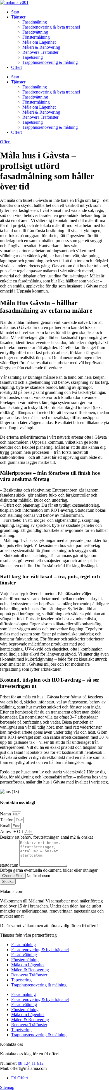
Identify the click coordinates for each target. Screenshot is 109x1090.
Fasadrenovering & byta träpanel (51, 27)
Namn (6, 813)
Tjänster (18, 17)
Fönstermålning (36, 37)
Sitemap (7, 1087)
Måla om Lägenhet (39, 42)
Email (5, 825)
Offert (16, 67)
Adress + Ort (12, 831)
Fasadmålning (34, 22)
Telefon (7, 819)
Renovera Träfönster (40, 52)
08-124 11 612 (31, 1063)
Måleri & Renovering (41, 47)
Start (15, 12)
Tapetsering (32, 57)
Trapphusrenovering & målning (50, 62)
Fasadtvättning (35, 32)
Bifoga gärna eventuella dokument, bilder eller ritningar (49, 870)
